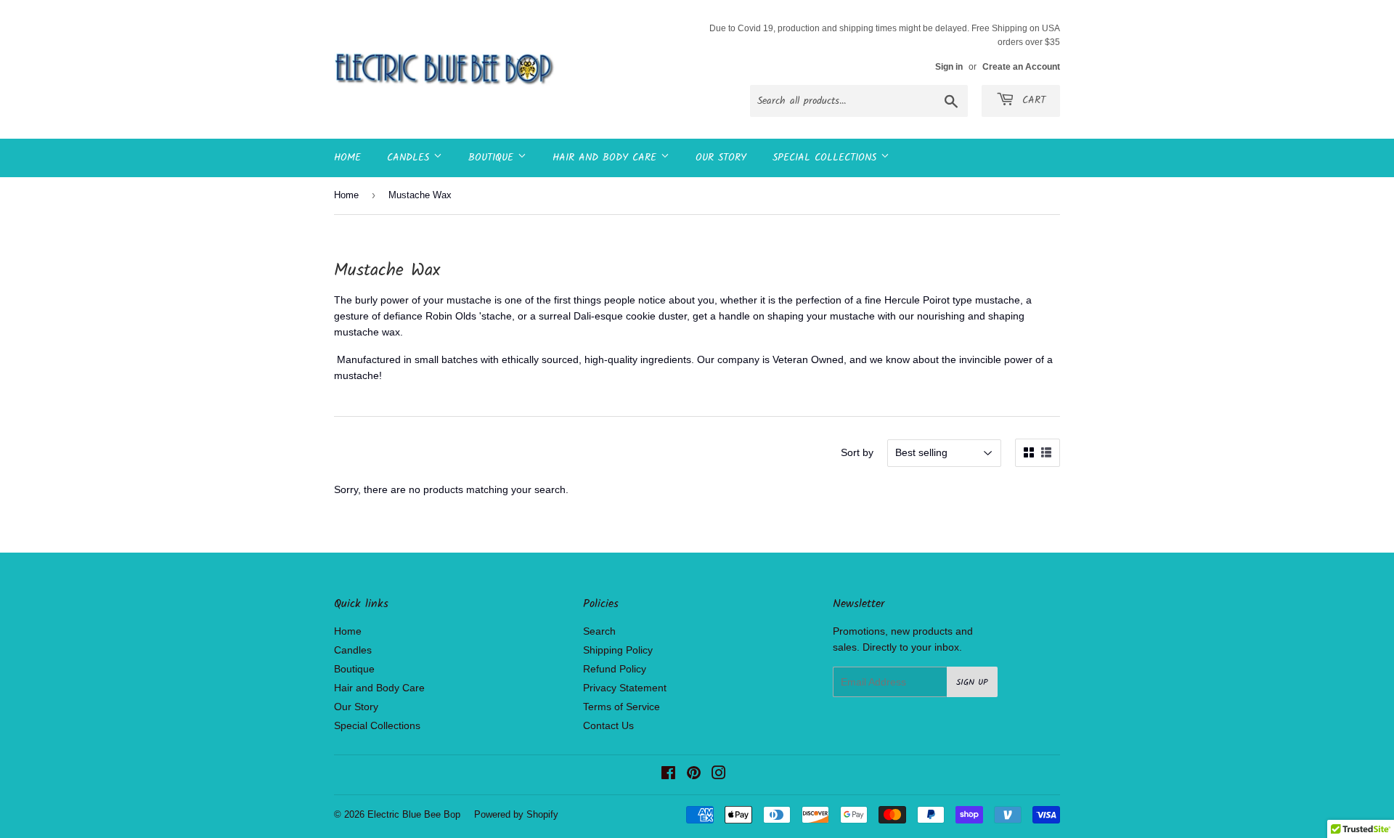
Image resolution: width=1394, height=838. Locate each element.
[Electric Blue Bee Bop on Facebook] (668, 775)
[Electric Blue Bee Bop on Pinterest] (693, 775)
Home (347, 158)
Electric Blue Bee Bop (413, 814)
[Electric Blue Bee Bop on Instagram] (719, 775)
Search (599, 631)
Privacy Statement (625, 687)
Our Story (721, 158)
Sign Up (972, 682)
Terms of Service (621, 706)
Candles (410, 158)
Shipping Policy (618, 650)
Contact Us (608, 725)
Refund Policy (614, 669)
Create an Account (1021, 67)
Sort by (857, 452)
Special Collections (827, 158)
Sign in (949, 67)
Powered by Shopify (516, 814)
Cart (1032, 100)
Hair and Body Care (607, 158)
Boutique (493, 158)
